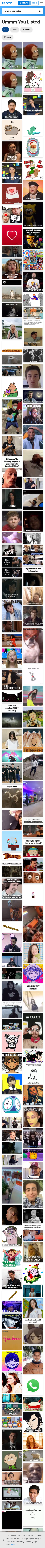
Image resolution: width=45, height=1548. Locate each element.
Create (25, 3)
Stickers (26, 29)
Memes (7, 37)
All (5, 29)
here (13, 1544)
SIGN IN (35, 3)
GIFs (15, 29)
